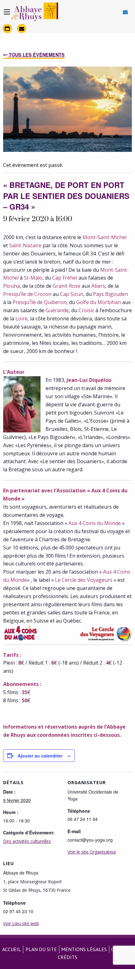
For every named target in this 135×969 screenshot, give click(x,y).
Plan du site (41, 949)
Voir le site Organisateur (92, 852)
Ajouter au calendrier (40, 755)
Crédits (67, 957)
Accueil (11, 949)
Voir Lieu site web (21, 923)
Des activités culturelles (27, 841)
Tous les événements (36, 54)
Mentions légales (84, 949)
